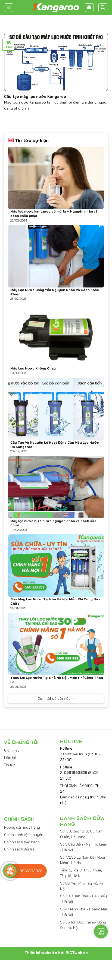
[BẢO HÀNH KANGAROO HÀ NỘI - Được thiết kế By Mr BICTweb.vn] (56, 7)
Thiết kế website (40, 952)
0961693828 (75, 772)
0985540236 (75, 754)
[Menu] (9, 7)
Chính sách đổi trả (19, 849)
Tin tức (9, 765)
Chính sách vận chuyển (23, 834)
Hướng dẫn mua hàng (22, 827)
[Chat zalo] (101, 931)
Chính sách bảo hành (22, 842)
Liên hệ (10, 757)
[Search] (103, 7)
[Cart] (89, 7)
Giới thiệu (12, 750)
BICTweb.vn (77, 952)
